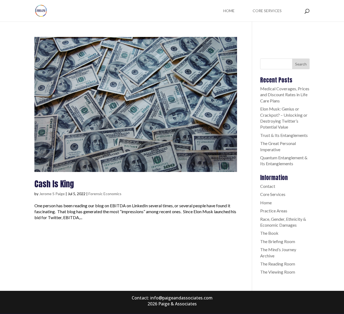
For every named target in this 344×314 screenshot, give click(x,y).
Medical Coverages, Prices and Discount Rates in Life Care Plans (284, 94)
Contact (267, 186)
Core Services (267, 11)
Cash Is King (54, 184)
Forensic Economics (104, 193)
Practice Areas (273, 210)
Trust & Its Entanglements (284, 135)
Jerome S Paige (52, 193)
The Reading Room (277, 263)
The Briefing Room (277, 241)
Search (301, 64)
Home (229, 11)
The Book (269, 233)
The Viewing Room (277, 271)
